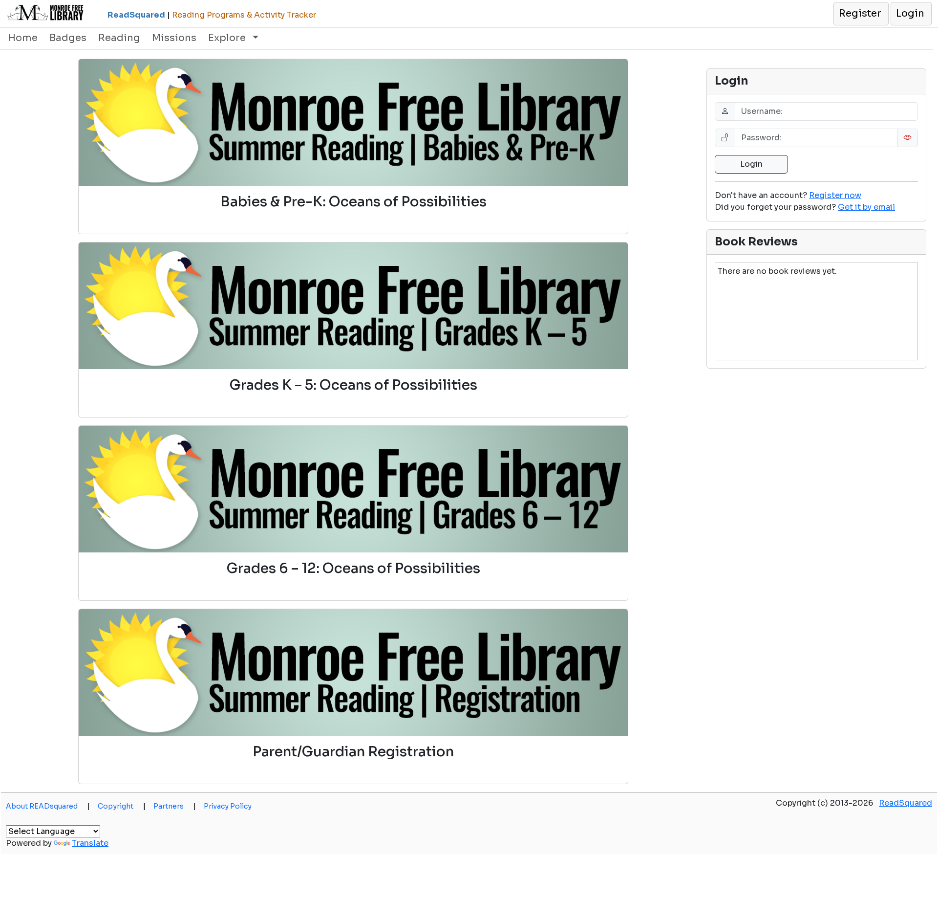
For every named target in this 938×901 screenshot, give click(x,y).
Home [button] (23, 38)
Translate (90, 843)
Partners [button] (174, 806)
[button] (860, 13)
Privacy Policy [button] (228, 806)
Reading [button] (119, 38)
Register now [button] (835, 195)
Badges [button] (67, 38)
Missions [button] (174, 38)
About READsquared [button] (48, 806)
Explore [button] (228, 38)
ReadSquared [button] (905, 803)
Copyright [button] (122, 806)
